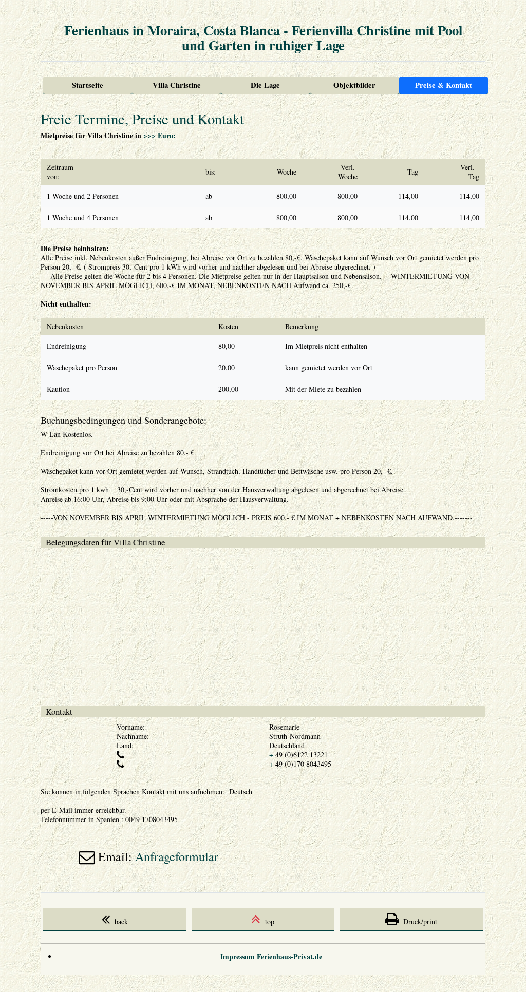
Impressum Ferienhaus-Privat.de (271, 956)
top (267, 921)
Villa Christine (177, 85)
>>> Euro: (159, 135)
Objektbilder (354, 85)
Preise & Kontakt (443, 85)
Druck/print (418, 921)
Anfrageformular (176, 856)
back (119, 921)
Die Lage (265, 85)
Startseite (87, 85)
